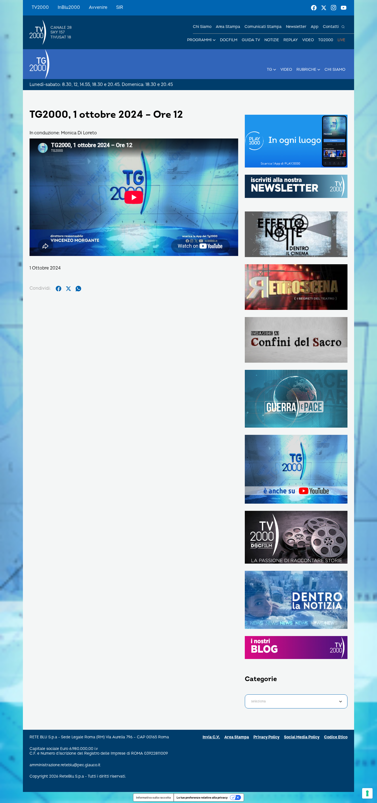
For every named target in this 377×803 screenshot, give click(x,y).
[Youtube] (343, 8)
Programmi (199, 40)
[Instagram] (334, 8)
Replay (290, 40)
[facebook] (58, 288)
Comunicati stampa (263, 26)
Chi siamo (202, 26)
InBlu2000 (69, 7)
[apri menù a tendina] (214, 40)
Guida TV (251, 40)
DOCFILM (228, 40)
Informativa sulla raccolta (153, 797)
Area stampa (228, 26)
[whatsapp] (78, 288)
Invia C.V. (211, 737)
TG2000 (325, 40)
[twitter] (68, 288)
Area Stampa (236, 737)
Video (308, 40)
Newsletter (296, 26)
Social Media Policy (302, 737)
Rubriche (306, 69)
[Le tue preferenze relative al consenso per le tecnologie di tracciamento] (367, 793)
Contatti (331, 26)
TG (269, 69)
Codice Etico (335, 737)
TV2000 (40, 7)
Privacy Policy (266, 737)
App (314, 26)
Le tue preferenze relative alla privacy (202, 797)
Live (341, 40)
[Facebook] (314, 8)
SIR (119, 7)
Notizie (271, 40)
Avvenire (98, 7)
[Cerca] (343, 26)
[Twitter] (324, 8)
